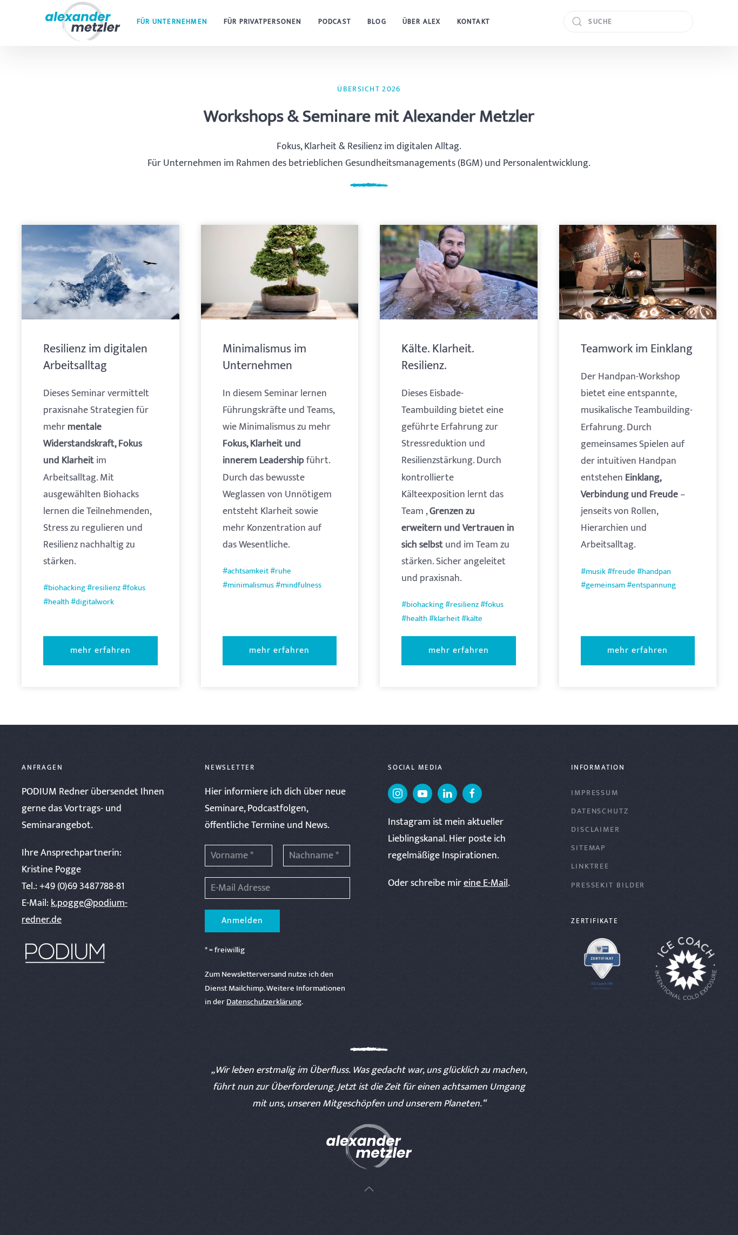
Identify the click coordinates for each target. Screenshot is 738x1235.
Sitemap (588, 848)
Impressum (595, 792)
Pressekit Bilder (608, 885)
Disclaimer (595, 829)
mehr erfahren (100, 650)
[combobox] (628, 21)
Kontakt (473, 22)
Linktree (590, 866)
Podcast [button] (334, 22)
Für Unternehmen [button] (172, 22)
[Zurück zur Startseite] (82, 21)
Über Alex (421, 22)
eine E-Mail (486, 883)
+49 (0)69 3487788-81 (82, 886)
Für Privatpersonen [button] (263, 22)
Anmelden (242, 920)
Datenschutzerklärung (263, 1002)
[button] (369, 1189)
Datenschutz (600, 811)
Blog (376, 22)
